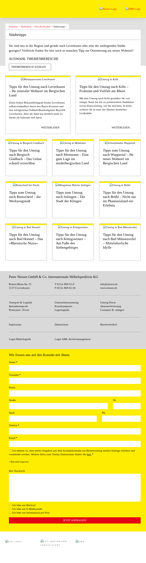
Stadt (11, 412)
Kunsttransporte (63, 306)
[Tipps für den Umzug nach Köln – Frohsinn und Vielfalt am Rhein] (108, 105)
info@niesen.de (109, 284)
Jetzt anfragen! (75, 520)
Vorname (15, 374)
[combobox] (30, 67)
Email (13, 438)
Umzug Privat (108, 302)
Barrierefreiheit (108, 324)
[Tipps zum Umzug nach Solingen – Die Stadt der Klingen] (72, 200)
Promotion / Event (19, 310)
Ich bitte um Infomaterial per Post (30, 512)
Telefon (14, 425)
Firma (12, 387)
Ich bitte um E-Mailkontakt (27, 509)
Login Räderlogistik (20, 339)
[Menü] (8, 7)
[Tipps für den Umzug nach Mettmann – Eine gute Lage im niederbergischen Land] (72, 157)
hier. (89, 454)
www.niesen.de (108, 287)
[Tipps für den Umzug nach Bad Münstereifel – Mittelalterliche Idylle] (119, 242)
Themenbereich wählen (29, 66)
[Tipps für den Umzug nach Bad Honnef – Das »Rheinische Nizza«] (26, 242)
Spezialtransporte (18, 306)
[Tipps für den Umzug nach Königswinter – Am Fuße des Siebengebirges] (72, 242)
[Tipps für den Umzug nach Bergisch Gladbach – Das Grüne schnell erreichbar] (26, 157)
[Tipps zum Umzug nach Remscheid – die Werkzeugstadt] (26, 200)
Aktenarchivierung (110, 306)
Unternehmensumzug (67, 302)
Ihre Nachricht (17, 470)
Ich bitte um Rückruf (23, 505)
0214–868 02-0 (65, 284)
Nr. (114, 400)
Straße (12, 400)
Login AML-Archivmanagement (72, 339)
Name (13, 362)
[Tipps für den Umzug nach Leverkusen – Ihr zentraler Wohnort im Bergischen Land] (38, 105)
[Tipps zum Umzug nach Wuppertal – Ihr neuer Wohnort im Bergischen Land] (119, 157)
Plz (103, 412)
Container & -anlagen (112, 310)
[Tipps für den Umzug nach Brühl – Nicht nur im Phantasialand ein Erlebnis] (119, 200)
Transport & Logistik (20, 302)
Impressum (15, 324)
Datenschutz (61, 324)
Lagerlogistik (62, 310)
